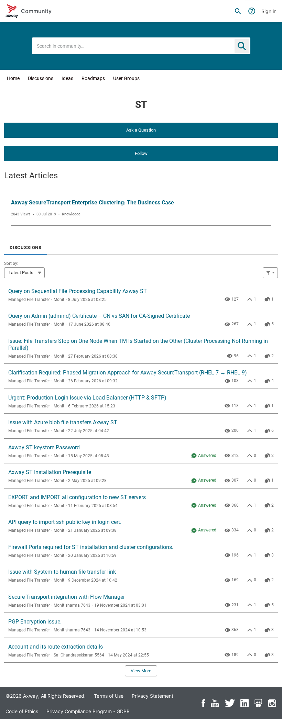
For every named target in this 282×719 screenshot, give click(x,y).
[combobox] (141, 45)
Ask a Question (141, 130)
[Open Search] (238, 11)
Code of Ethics (22, 711)
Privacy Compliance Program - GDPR (88, 711)
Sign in (268, 11)
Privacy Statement (152, 696)
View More (141, 670)
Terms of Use (108, 696)
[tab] (25, 245)
